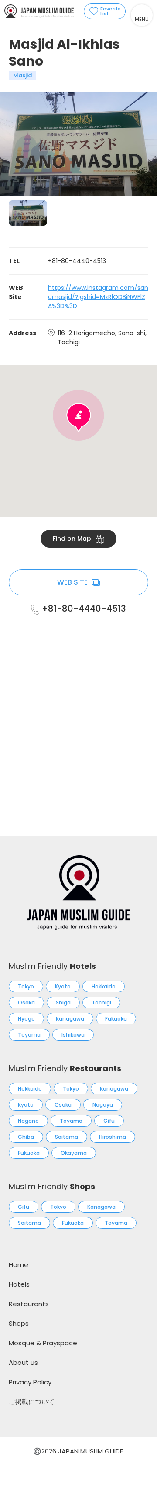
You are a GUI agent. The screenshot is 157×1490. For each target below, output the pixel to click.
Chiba (26, 1137)
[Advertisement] (78, 714)
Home (18, 1264)
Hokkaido (104, 986)
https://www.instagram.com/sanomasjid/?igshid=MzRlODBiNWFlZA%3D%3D (98, 296)
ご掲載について (32, 1401)
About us (23, 1362)
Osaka (26, 1002)
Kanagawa (70, 1018)
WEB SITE (72, 582)
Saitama (66, 1137)
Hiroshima (112, 1137)
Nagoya (102, 1104)
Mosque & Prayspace (43, 1342)
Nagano (28, 1120)
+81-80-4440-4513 (84, 608)
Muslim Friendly (52, 966)
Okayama (74, 1153)
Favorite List (110, 11)
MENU (142, 19)
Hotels (19, 1284)
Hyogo (26, 1018)
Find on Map (72, 538)
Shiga (63, 1002)
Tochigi (101, 1002)
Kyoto (63, 986)
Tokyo (26, 986)
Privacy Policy (30, 1382)
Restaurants (29, 1303)
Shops (19, 1323)
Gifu (109, 1120)
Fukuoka (116, 1018)
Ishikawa (73, 1034)
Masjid (22, 75)
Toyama (29, 1034)
